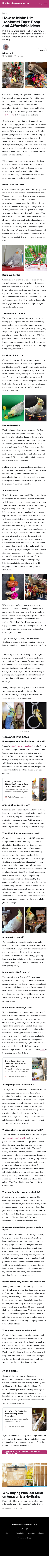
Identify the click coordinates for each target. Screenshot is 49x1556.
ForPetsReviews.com (15, 3)
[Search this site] (40, 4)
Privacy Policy (20, 1533)
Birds (4, 13)
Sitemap (41, 1533)
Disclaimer (31, 1533)
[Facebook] (27, 1529)
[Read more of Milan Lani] (5, 47)
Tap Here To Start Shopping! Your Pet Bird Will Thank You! (23, 1452)
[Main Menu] (45, 4)
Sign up (8, 1533)
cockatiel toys (8, 114)
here (42, 1049)
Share (42, 50)
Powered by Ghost (25, 1538)
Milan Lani (7, 53)
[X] (22, 1529)
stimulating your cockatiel (21, 746)
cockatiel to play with (16, 1138)
